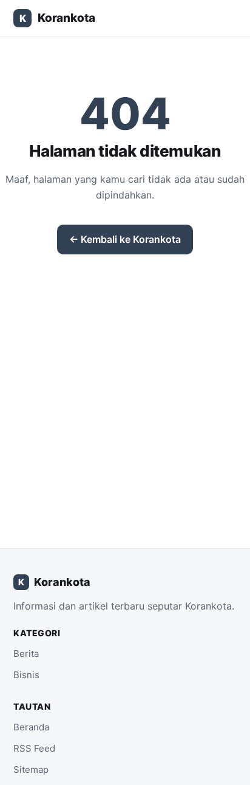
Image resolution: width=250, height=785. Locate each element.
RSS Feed (34, 748)
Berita (26, 653)
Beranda (31, 727)
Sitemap (31, 769)
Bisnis (26, 675)
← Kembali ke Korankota (125, 239)
